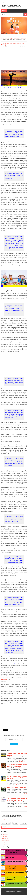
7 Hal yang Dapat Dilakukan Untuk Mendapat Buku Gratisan (17, 765)
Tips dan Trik (22, 46)
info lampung (5, 840)
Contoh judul (5, 834)
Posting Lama (23, 823)
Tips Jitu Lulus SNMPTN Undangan (16, 788)
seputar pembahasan (15, 46)
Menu (4, 10)
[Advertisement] (13, 58)
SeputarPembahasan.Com (11, 5)
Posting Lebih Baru (6, 823)
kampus (4, 842)
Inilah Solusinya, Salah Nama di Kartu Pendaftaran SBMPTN (17, 799)
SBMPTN (4, 836)
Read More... (22, 761)
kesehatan (8, 46)
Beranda (15, 823)
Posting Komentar (7, 819)
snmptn (4, 844)
